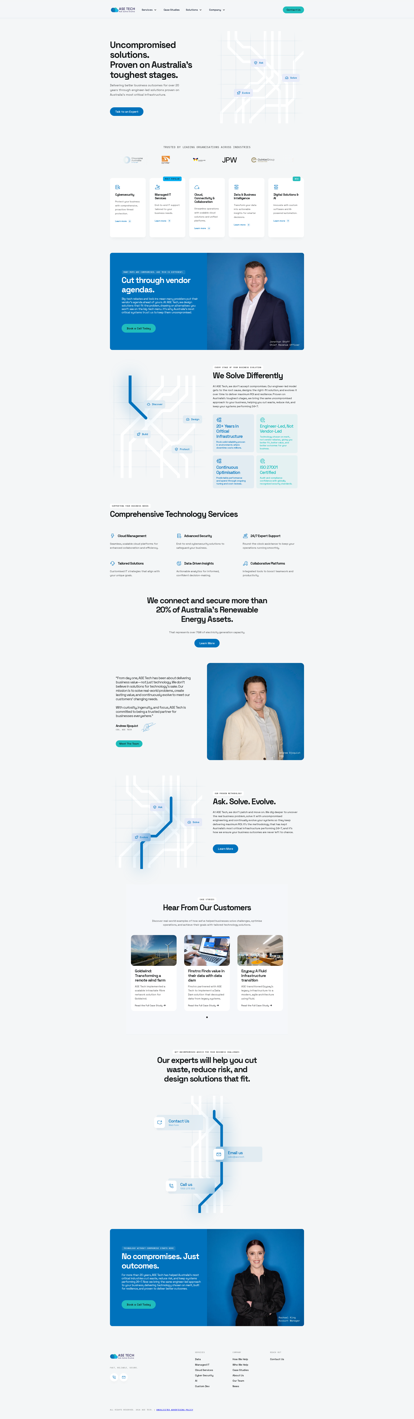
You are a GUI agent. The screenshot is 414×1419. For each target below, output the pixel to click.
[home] (123, 10)
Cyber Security (204, 1375)
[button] (149, 10)
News (236, 1386)
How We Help (240, 1359)
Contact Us (293, 10)
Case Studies (172, 9)
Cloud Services (204, 1370)
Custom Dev (202, 1386)
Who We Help (240, 1364)
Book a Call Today (139, 328)
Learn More (207, 643)
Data (198, 1359)
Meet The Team (129, 743)
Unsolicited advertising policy (174, 1410)
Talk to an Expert (126, 111)
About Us (238, 1375)
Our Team (238, 1380)
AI (196, 1380)
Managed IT (202, 1364)
